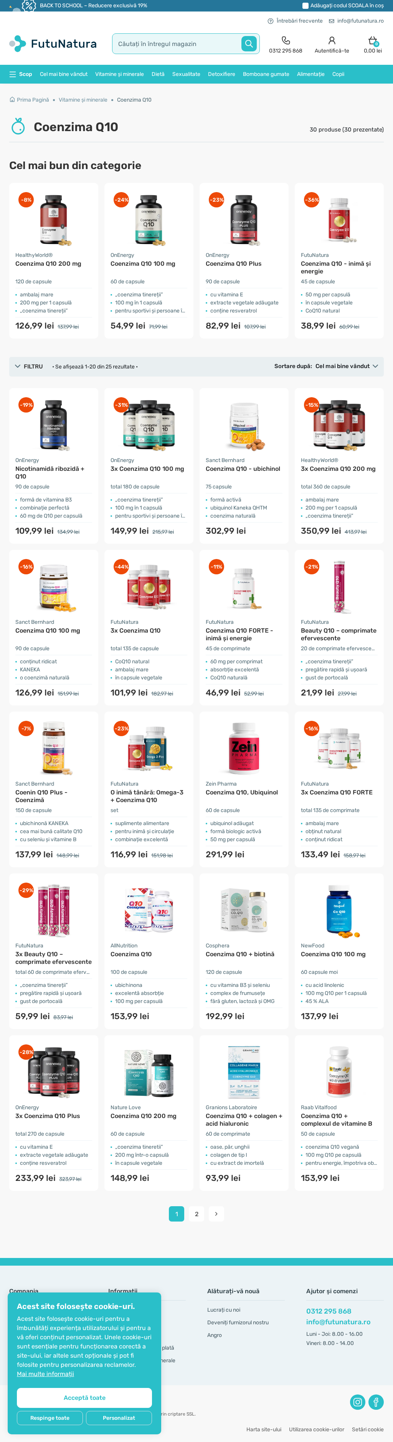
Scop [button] (25, 74)
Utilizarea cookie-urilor (316, 1429)
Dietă (158, 74)
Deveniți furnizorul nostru (238, 1322)
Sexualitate (186, 74)
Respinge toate (49, 1418)
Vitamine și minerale (119, 74)
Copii (338, 74)
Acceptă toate (85, 1397)
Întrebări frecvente (300, 21)
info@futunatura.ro (360, 21)
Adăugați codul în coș (347, 5)
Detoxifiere (221, 74)
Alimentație (311, 74)
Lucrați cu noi (223, 1310)
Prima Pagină (33, 100)
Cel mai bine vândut (64, 74)
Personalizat (119, 1418)
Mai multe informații (45, 1374)
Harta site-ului (263, 1429)
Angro (214, 1335)
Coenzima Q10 (134, 100)
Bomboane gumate (266, 74)
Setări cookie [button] (368, 1429)
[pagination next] (216, 1214)
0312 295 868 (329, 1311)
